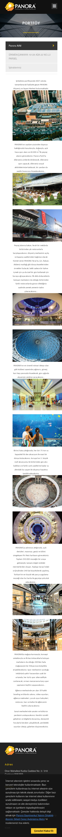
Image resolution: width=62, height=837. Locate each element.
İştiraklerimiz (15, 67)
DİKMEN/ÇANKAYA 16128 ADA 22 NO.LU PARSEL (30, 56)
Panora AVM (15, 45)
